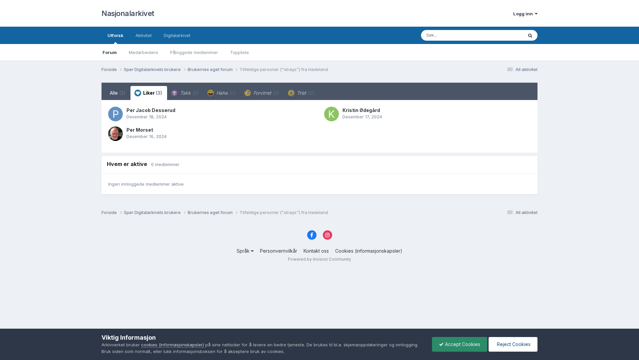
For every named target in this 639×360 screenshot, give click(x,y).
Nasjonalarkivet (128, 13)
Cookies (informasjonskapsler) (368, 251)
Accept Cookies (462, 344)
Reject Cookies (513, 344)
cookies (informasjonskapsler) (172, 344)
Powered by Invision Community (319, 259)
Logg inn (524, 13)
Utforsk (115, 35)
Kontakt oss (316, 251)
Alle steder (503, 35)
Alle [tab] (117, 93)
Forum (110, 52)
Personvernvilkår (278, 251)
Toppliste (239, 52)
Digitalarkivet (177, 35)
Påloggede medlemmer (194, 52)
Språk (244, 251)
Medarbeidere (143, 52)
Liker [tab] (152, 93)
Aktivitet (143, 35)
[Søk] (530, 35)
